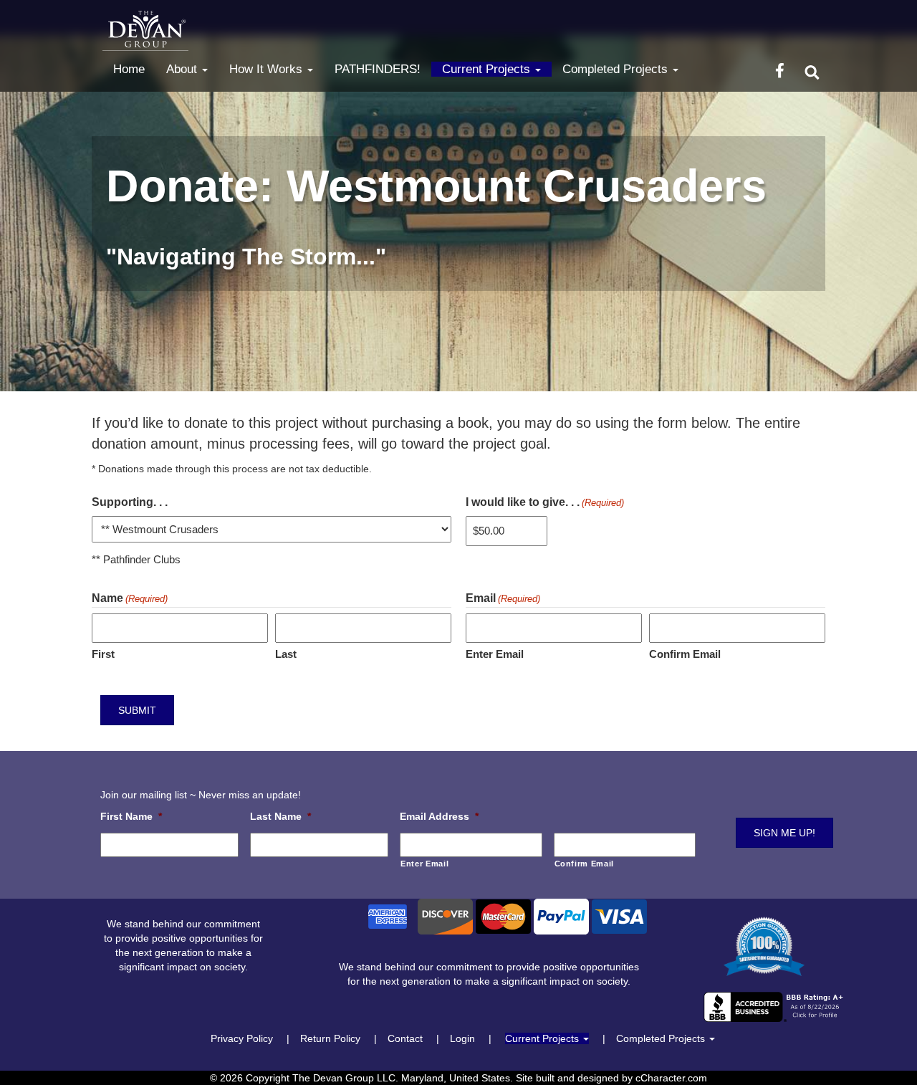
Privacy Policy (242, 1038)
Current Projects (488, 69)
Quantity (177, 616)
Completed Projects (616, 69)
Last (286, 654)
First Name (131, 816)
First (103, 654)
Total (776, 490)
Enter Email (495, 654)
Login (462, 1038)
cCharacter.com (671, 1078)
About (183, 69)
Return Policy (330, 1038)
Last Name (280, 816)
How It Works (267, 69)
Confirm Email (685, 654)
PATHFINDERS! (378, 69)
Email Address (439, 816)
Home (129, 69)
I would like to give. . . (545, 502)
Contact (405, 1038)
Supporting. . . (130, 502)
